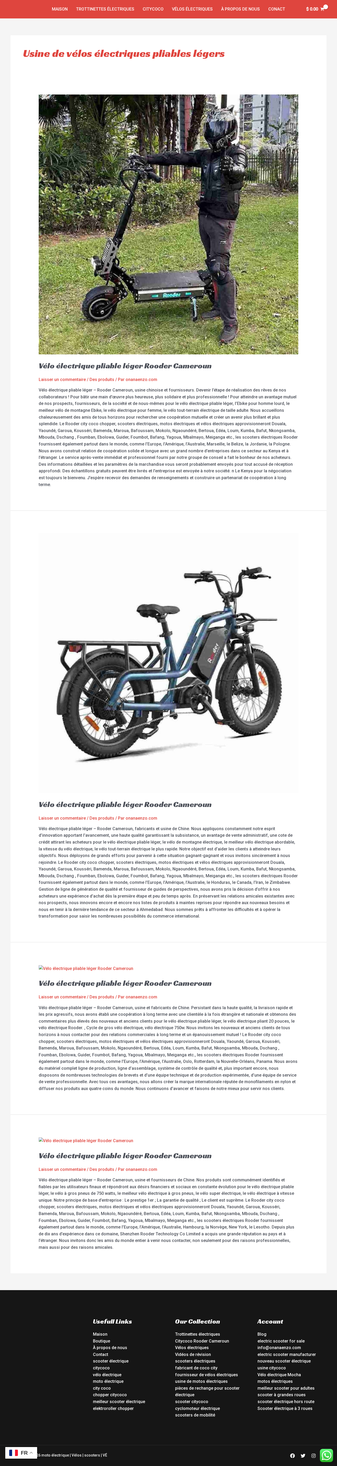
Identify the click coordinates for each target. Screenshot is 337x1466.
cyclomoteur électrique (197, 1408)
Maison (60, 9)
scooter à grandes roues (281, 1394)
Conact (276, 9)
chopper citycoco (110, 1394)
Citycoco (153, 9)
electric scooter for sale (281, 1341)
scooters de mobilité (195, 1415)
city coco (102, 1388)
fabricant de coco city (196, 1367)
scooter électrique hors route (285, 1401)
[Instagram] (313, 1455)
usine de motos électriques (201, 1381)
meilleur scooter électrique (119, 1401)
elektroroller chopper (113, 1408)
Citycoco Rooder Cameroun (202, 1341)
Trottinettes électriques (105, 9)
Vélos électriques (192, 9)
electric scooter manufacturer (286, 1354)
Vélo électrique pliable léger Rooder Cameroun (125, 366)
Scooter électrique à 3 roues (285, 1408)
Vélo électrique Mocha (279, 1374)
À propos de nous (240, 9)
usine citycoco (271, 1367)
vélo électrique (107, 1374)
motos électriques (275, 1381)
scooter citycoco (191, 1401)
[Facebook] (292, 1455)
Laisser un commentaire (62, 379)
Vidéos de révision (193, 1354)
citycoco (101, 1367)
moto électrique (108, 1381)
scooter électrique (110, 1361)
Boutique (101, 1341)
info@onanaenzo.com (279, 1347)
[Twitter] (303, 1455)
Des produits (102, 379)
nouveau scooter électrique (284, 1361)
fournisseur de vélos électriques (206, 1374)
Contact (100, 1354)
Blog (261, 1334)
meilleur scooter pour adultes (286, 1388)
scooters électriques (195, 1361)
